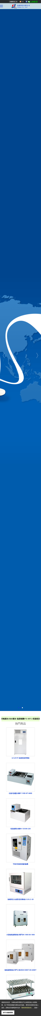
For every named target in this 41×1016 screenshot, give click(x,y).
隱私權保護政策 (26, 1008)
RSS (23, 1)
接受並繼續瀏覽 (8, 1012)
